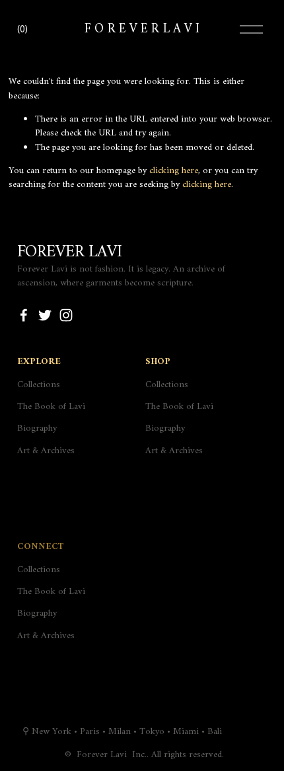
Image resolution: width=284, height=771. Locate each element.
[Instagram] (66, 315)
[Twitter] (45, 315)
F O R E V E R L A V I (142, 29)
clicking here (173, 171)
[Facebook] (23, 315)
